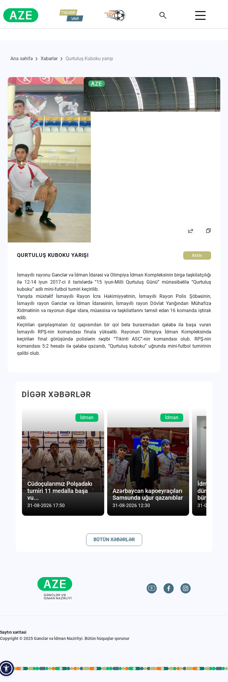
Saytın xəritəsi (13, 632)
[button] (6, 668)
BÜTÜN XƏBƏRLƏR (114, 539)
